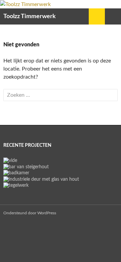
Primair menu (113, 16)
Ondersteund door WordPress (29, 213)
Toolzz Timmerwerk (29, 16)
